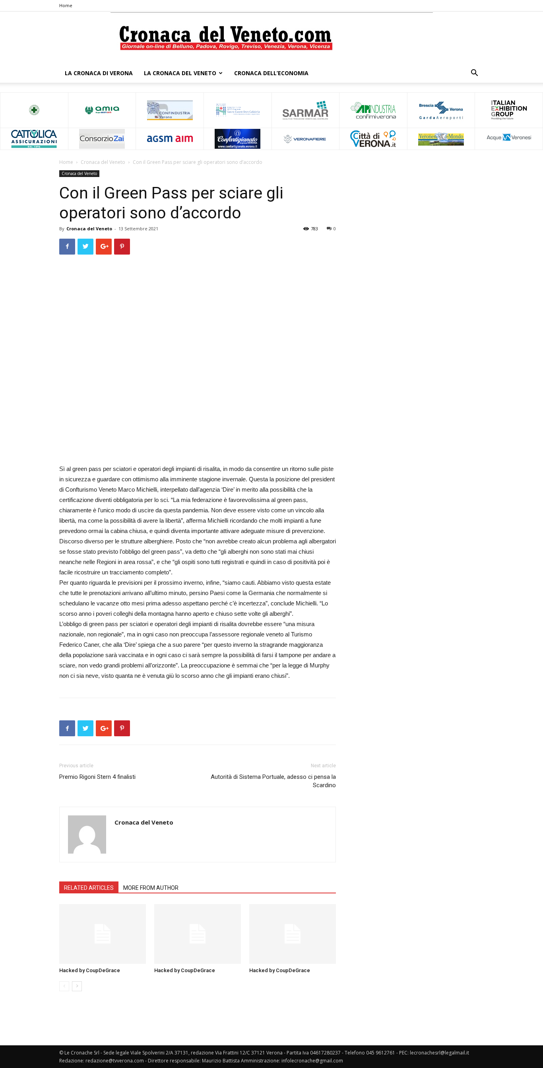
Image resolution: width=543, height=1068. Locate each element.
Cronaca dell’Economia (271, 73)
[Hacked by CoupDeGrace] (102, 934)
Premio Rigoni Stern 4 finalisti (97, 776)
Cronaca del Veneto (103, 162)
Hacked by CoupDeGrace (89, 970)
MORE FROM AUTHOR (150, 888)
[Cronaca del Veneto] (272, 38)
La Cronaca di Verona (99, 73)
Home (65, 5)
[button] (474, 74)
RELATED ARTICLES (89, 888)
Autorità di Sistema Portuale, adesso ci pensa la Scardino (273, 781)
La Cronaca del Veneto (180, 73)
